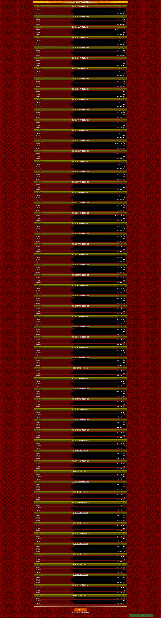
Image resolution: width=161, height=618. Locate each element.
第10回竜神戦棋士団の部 (80, 327)
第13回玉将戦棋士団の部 (80, 17)
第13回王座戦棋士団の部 (80, 234)
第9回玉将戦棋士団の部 (80, 513)
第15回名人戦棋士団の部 (80, 37)
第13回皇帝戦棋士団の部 (80, 58)
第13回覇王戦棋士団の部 (80, 48)
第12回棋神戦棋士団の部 (80, 337)
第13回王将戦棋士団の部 (80, 68)
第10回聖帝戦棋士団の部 (80, 347)
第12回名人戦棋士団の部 (80, 409)
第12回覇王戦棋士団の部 (80, 172)
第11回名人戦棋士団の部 (80, 533)
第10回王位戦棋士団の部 (80, 502)
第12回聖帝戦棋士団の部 (80, 99)
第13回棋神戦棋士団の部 (80, 213)
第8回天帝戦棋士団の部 (80, 492)
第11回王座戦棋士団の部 (80, 482)
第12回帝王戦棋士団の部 (80, 151)
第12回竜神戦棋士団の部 (80, 79)
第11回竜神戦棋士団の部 (80, 203)
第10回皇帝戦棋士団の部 (80, 430)
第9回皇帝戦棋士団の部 (80, 554)
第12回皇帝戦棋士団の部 (80, 182)
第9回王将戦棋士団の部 (80, 564)
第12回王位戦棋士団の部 (80, 254)
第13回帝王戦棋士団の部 (80, 27)
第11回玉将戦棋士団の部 (80, 265)
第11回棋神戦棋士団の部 (80, 461)
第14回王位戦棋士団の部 (80, 6)
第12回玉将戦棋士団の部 (80, 141)
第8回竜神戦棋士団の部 (80, 575)
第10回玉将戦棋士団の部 (80, 389)
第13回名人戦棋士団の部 (80, 285)
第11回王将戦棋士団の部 (80, 316)
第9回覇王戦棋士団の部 (80, 544)
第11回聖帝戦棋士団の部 (80, 223)
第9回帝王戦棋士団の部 (80, 523)
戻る (80, 610)
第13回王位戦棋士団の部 (80, 130)
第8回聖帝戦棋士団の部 (80, 595)
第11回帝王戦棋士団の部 (80, 275)
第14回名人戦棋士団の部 (80, 161)
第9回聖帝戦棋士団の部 (80, 471)
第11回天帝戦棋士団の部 (80, 120)
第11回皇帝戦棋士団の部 (80, 306)
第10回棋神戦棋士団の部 (80, 585)
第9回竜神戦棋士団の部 (80, 451)
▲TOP (141, 615)
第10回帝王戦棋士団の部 (80, 399)
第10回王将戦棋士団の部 (80, 440)
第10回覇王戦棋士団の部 (80, 420)
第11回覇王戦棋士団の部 (80, 296)
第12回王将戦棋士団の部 (80, 192)
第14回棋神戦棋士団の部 (80, 89)
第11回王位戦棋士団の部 (80, 378)
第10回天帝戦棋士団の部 (80, 244)
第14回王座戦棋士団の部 (80, 110)
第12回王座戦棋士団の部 (80, 358)
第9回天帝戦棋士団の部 (80, 368)
